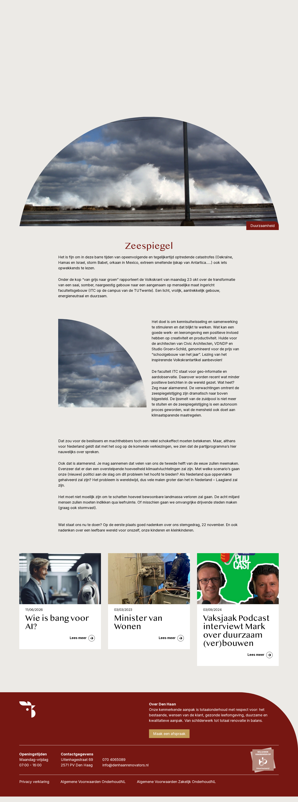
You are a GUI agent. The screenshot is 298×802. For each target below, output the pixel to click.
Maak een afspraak (169, 734)
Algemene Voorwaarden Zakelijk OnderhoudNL (176, 782)
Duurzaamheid (262, 226)
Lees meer (78, 638)
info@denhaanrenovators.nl (125, 765)
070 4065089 (113, 759)
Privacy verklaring (34, 782)
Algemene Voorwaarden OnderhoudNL (93, 782)
